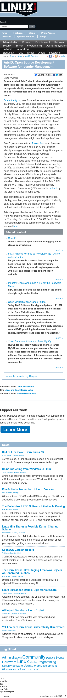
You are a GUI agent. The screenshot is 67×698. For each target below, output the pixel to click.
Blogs (32, 32)
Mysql (30, 52)
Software (7, 49)
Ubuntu (28, 665)
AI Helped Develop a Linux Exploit (23, 610)
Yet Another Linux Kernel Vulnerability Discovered (33, 627)
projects (15, 509)
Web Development (45, 666)
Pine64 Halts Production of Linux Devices (28, 489)
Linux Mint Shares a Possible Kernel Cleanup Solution (30, 528)
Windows (23, 472)
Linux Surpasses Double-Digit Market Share (29, 590)
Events (60, 657)
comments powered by (20, 376)
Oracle (41, 52)
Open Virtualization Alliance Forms (27, 301)
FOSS (4, 455)
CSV (21, 52)
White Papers (48, 32)
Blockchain (8, 52)
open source (34, 669)
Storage (16, 493)
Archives (6, 36)
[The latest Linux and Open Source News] (56, 56)
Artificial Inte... (6, 576)
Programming (34, 45)
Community (33, 656)
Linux (9, 455)
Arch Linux (5, 553)
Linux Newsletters (26, 386)
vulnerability (22, 613)
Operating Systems (56, 45)
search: (3, 22)
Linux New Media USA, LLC (56, 696)
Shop (43, 36)
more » (59, 250)
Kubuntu (9, 509)
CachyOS (13, 553)
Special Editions (25, 36)
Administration (7, 533)
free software (20, 669)
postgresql (54, 52)
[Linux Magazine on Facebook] (50, 56)
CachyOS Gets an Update (18, 550)
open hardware (7, 493)
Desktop (4, 593)
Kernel (15, 533)
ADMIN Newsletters (26, 393)
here (15, 226)
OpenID (12, 238)
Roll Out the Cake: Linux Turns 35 (23, 452)
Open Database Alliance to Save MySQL (30, 341)
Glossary (6, 696)
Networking (22, 49)
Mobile (33, 662)
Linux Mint (21, 533)
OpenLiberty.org (12, 100)
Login (63, 56)
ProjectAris (38, 143)
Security (20, 576)
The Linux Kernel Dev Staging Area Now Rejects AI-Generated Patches (32, 571)
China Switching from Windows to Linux (27, 469)
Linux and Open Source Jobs (19, 389)
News (4, 32)
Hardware (9, 661)
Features (18, 32)
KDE (3, 509)
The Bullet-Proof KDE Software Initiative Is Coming (33, 506)
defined (53, 188)
